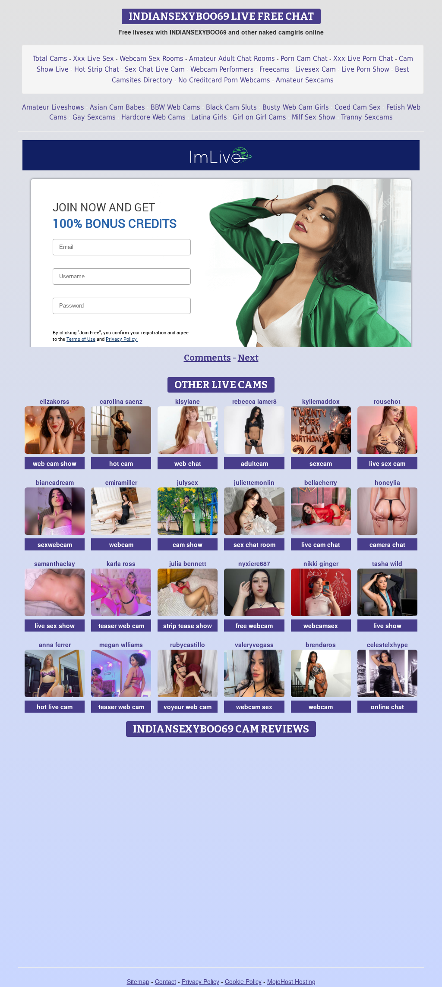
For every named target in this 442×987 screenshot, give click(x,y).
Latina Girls (209, 117)
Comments (207, 357)
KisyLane (187, 401)
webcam (121, 544)
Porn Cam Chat (304, 58)
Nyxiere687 (254, 563)
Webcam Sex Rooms (151, 58)
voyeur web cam (188, 706)
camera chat (387, 544)
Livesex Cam (315, 69)
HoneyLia (387, 482)
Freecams (274, 69)
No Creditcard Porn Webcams (224, 80)
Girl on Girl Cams (259, 117)
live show (387, 625)
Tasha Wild (387, 563)
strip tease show (187, 625)
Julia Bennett (187, 563)
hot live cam (55, 706)
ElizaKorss (54, 401)
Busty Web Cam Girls (295, 107)
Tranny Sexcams (367, 117)
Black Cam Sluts (231, 107)
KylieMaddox (321, 401)
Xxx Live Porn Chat (363, 58)
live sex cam (387, 463)
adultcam (254, 463)
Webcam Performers (222, 69)
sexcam (320, 463)
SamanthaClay (54, 563)
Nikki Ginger (320, 563)
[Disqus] (221, 849)
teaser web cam (121, 625)
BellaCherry (320, 482)
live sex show (55, 625)
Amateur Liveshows (53, 107)
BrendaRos (321, 644)
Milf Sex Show (313, 117)
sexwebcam (55, 544)
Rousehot (387, 401)
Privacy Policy (200, 981)
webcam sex (254, 706)
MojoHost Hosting (291, 981)
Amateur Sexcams (305, 80)
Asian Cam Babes (117, 107)
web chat (187, 463)
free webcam (254, 625)
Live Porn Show (365, 69)
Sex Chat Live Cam (155, 69)
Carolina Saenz (121, 401)
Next (248, 357)
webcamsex (320, 625)
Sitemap (138, 981)
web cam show (54, 463)
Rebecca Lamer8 (254, 401)
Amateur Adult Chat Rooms (232, 58)
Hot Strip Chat (96, 69)
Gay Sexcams (94, 117)
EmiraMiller (121, 482)
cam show (187, 544)
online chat (387, 706)
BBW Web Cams (175, 107)
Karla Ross (121, 563)
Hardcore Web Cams (153, 117)
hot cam (121, 463)
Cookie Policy (243, 981)
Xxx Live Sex (93, 58)
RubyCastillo (187, 644)
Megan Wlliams (121, 644)
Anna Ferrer (55, 644)
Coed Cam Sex (358, 107)
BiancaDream (55, 482)
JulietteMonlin (254, 482)
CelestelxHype (387, 644)
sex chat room (254, 544)
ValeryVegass (254, 644)
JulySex (187, 482)
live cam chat (320, 544)
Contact (165, 981)
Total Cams (50, 58)
